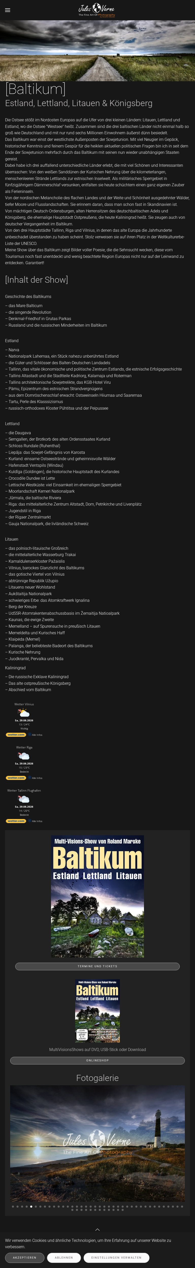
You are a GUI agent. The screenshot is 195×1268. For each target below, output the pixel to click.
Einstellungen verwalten (116, 1257)
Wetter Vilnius (24, 704)
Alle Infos (36, 735)
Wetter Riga (24, 747)
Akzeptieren (25, 1257)
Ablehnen (64, 1257)
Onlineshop (97, 1060)
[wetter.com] (16, 736)
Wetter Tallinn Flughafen (24, 790)
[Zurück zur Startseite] (97, 10)
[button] (7, 10)
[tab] (13, 1207)
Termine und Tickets (98, 966)
